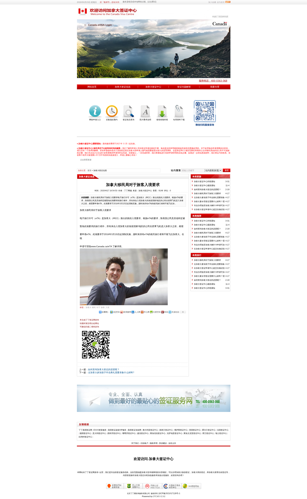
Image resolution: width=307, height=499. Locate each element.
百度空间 (157, 312)
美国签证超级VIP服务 (117, 430)
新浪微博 (127, 312)
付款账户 (144, 443)
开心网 (147, 312)
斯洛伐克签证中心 (157, 433)
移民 (94, 307)
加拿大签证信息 (122, 86)
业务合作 (172, 443)
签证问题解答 (184, 86)
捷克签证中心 (143, 433)
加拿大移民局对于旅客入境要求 (207, 193)
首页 (89, 170)
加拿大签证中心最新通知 (204, 185)
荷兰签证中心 (208, 433)
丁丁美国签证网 (85, 430)
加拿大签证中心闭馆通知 (204, 181)
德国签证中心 (85, 433)
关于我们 (135, 443)
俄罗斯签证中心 (181, 430)
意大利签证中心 (99, 433)
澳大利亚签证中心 (150, 430)
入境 (107, 307)
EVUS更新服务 (100, 430)
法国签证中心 (222, 430)
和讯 (166, 312)
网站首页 (91, 86)
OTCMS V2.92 (159, 496)
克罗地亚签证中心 (174, 433)
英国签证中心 (195, 430)
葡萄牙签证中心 (129, 433)
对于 (98, 307)
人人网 (137, 312)
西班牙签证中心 (114, 433)
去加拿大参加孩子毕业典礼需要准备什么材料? (111, 372)
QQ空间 (116, 312)
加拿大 (88, 307)
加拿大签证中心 (153, 86)
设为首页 (221, 2)
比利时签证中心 (85, 437)
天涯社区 (175, 312)
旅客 (103, 307)
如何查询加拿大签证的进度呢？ (103, 369)
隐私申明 (153, 443)
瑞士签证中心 (221, 433)
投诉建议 (163, 443)
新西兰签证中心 (166, 430)
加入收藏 (212, 2)
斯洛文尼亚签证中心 (192, 433)
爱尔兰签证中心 (209, 430)
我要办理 (214, 86)
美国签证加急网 (134, 430)
